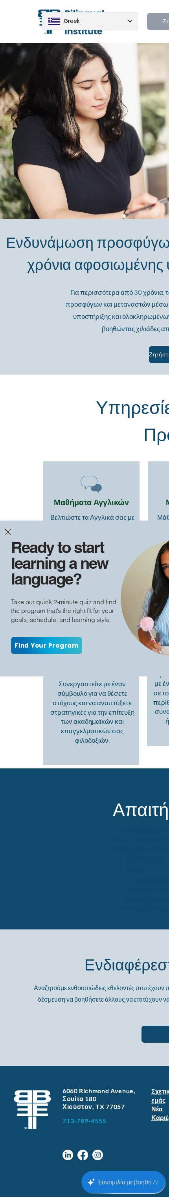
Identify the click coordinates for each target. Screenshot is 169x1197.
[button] (8, 532)
